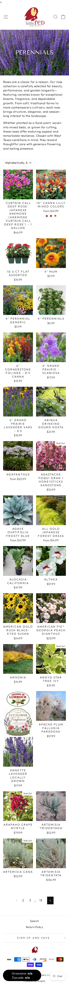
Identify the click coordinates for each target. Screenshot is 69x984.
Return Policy (34, 927)
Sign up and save (33, 937)
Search (34, 921)
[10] (42, 216)
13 (40, 900)
